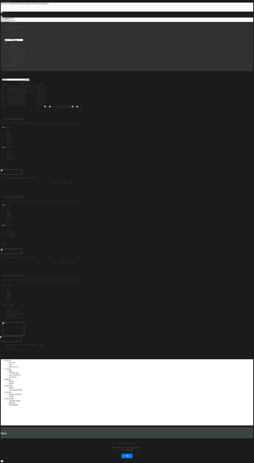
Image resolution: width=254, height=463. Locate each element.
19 (64, 107)
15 (56, 107)
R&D (14, 30)
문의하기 (9, 151)
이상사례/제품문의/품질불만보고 (15, 313)
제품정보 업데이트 (19, 53)
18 (62, 107)
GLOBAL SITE (9, 28)
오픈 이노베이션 (18, 34)
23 (71, 107)
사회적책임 (9, 386)
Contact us (34, 177)
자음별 (15, 43)
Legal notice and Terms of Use (10, 177)
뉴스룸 (15, 55)
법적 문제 (9, 154)
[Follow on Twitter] (3, 165)
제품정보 (9, 135)
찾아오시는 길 (18, 26)
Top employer (17, 63)
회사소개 (16, 22)
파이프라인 (17, 36)
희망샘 (15, 47)
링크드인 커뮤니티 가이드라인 (14, 317)
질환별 (15, 41)
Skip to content (6, 1)
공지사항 (9, 140)
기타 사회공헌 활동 (19, 49)
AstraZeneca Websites (13, 118)
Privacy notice (22, 177)
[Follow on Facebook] (2, 165)
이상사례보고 (10, 156)
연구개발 (9, 133)
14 (55, 107)
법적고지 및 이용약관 (12, 311)
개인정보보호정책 (11, 158)
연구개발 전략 (18, 32)
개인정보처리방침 (11, 315)
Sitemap (28, 177)
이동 (127, 456)
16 (58, 107)
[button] (9, 18)
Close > (4, 433)
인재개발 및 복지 (19, 59)
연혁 (14, 24)
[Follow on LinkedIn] (4, 165)
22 (69, 107)
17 (60, 107)
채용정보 (16, 61)
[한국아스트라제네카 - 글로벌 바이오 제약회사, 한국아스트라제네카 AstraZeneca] (24, 3)
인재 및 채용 (9, 398)
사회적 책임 (10, 138)
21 (67, 107)
